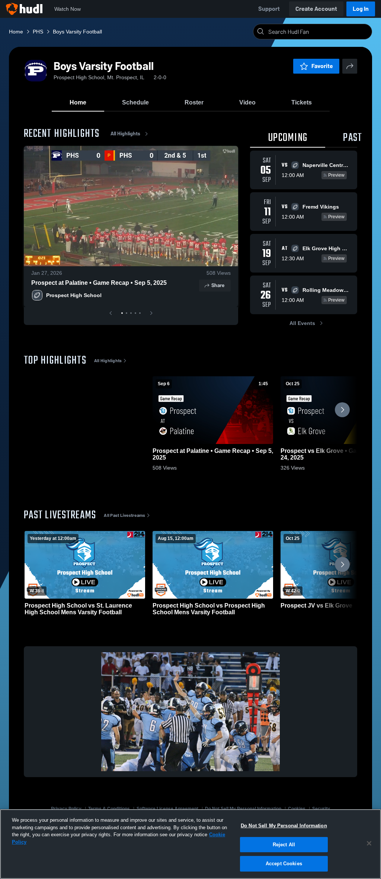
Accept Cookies (284, 863)
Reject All (284, 844)
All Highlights (125, 133)
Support (269, 9)
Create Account (316, 9)
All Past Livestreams (124, 515)
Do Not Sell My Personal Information (284, 825)
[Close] (369, 843)
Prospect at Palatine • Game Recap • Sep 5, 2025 (99, 283)
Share (217, 285)
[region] (190, 844)
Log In (361, 9)
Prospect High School (74, 295)
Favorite (322, 66)
